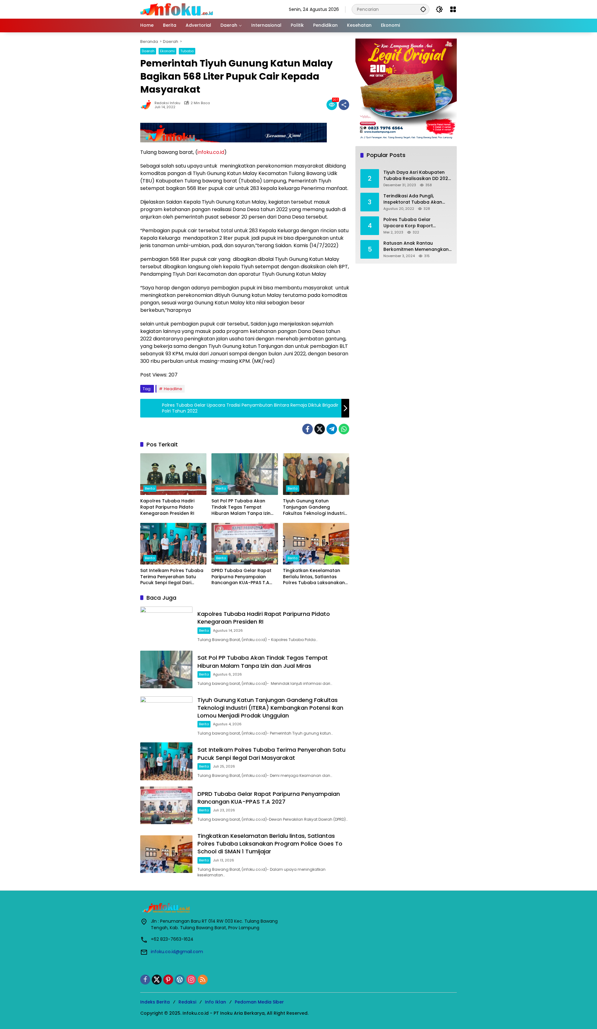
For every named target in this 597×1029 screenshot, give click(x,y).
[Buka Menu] (453, 9)
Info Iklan (215, 1002)
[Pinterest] (168, 980)
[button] (423, 9)
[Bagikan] (344, 104)
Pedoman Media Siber (259, 1002)
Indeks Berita (155, 1002)
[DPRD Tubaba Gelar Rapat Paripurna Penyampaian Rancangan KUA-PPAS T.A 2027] (244, 544)
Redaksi (187, 1002)
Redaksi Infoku (167, 103)
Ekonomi (167, 50)
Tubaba (187, 50)
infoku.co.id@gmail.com (177, 951)
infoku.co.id (210, 152)
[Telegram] (331, 429)
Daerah (148, 50)
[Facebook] (307, 429)
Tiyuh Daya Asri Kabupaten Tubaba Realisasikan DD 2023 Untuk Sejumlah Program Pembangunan (417, 175)
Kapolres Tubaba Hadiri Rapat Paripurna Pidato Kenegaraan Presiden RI (167, 507)
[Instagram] (191, 980)
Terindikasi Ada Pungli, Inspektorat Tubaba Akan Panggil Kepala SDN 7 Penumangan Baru (412, 199)
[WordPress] (180, 980)
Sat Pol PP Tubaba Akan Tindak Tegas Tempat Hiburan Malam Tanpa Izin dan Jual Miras (241, 507)
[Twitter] (319, 429)
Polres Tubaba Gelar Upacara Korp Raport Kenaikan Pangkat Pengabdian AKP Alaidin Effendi (410, 223)
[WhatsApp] (344, 429)
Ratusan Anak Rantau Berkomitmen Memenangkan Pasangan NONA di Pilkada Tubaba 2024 (416, 246)
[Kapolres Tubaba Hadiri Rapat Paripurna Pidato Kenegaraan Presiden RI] (173, 474)
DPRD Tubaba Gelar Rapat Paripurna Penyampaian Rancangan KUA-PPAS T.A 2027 (241, 577)
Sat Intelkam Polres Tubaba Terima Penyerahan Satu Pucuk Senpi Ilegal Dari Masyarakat (171, 577)
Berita (150, 488)
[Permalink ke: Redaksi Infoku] (147, 104)
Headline (173, 389)
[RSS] (203, 980)
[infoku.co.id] (178, 9)
